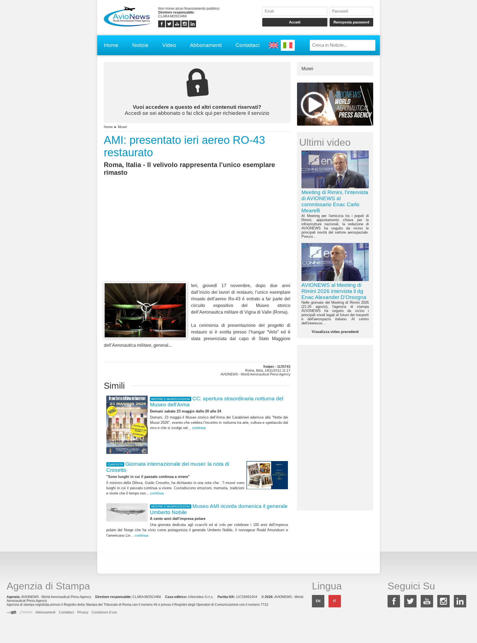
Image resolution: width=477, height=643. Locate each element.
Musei (122, 127)
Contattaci (247, 45)
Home (111, 45)
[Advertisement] (197, 239)
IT (334, 601)
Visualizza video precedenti (335, 332)
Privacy (82, 612)
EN (318, 601)
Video (169, 45)
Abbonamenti (206, 45)
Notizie (140, 45)
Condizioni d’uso (104, 612)
